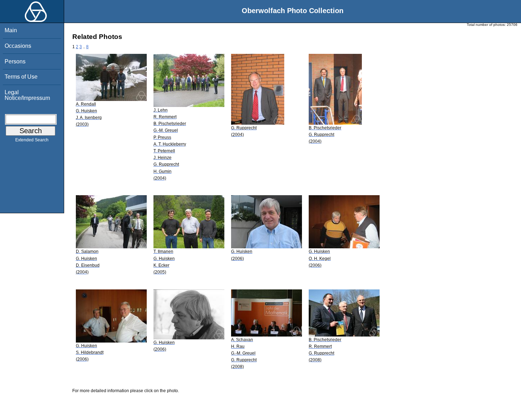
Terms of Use (21, 77)
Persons (15, 61)
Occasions (18, 46)
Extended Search (32, 140)
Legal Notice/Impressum (27, 95)
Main (11, 30)
